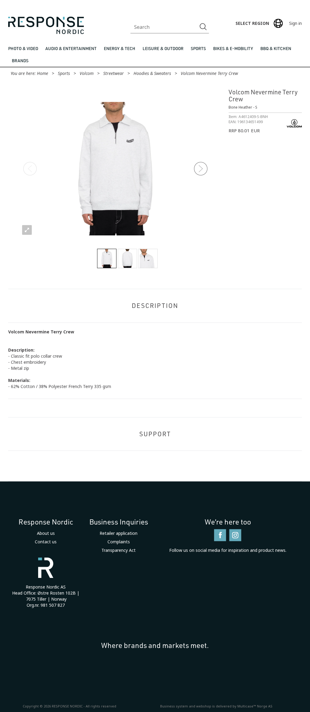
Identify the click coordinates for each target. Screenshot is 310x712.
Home (42, 73)
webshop (203, 706)
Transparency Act (118, 550)
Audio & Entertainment (71, 48)
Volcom (87, 73)
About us (46, 533)
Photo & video (23, 48)
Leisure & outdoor (163, 48)
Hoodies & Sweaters (152, 73)
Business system (174, 706)
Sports (198, 48)
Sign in (295, 23)
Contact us (46, 542)
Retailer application (118, 533)
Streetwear (113, 73)
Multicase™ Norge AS (254, 706)
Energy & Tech (119, 48)
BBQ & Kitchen (275, 48)
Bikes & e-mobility (233, 48)
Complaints (118, 542)
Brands (20, 60)
